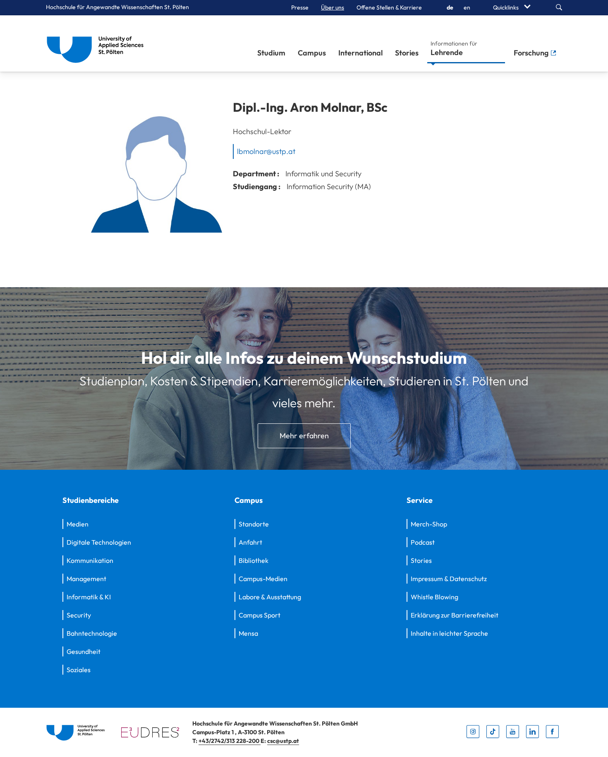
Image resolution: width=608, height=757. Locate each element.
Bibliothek (253, 560)
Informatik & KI (89, 597)
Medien (78, 524)
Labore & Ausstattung (270, 597)
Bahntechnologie (92, 633)
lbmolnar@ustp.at (266, 151)
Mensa (248, 633)
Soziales (79, 670)
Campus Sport (259, 615)
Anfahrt (250, 542)
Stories (407, 53)
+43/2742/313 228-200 (230, 741)
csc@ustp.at (283, 741)
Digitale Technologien (99, 542)
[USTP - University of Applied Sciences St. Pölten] (97, 43)
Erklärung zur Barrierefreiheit (454, 615)
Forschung (532, 53)
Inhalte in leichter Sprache (449, 633)
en (467, 7)
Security (79, 615)
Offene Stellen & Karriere (389, 7)
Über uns (332, 7)
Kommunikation (90, 560)
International (360, 53)
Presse (300, 7)
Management (86, 578)
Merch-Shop (429, 524)
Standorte (254, 524)
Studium (271, 53)
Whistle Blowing (434, 597)
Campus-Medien (263, 578)
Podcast (423, 542)
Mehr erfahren (304, 435)
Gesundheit (84, 651)
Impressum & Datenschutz (449, 578)
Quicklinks (506, 7)
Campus (312, 53)
